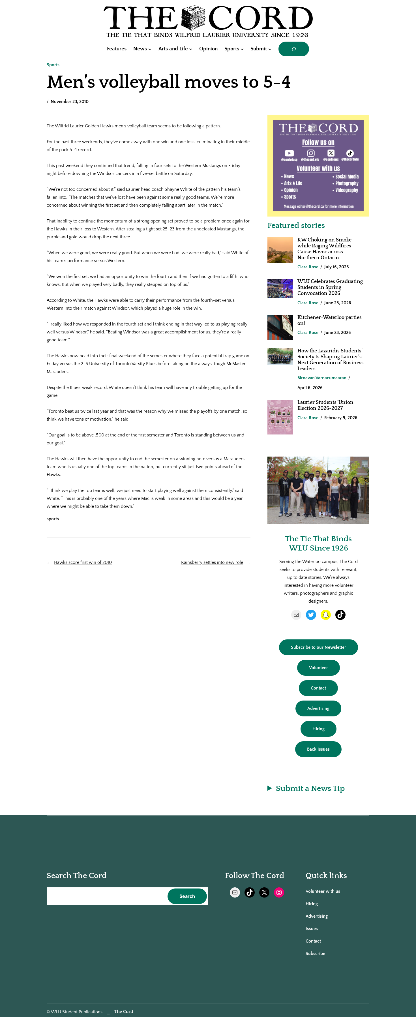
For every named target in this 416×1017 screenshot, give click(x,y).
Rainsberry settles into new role (212, 562)
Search (187, 896)
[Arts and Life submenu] (190, 49)
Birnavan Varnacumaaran (321, 377)
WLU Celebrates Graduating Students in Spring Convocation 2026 (330, 287)
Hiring (318, 728)
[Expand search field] (293, 49)
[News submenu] (150, 49)
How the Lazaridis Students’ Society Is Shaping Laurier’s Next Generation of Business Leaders (330, 360)
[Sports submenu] (242, 49)
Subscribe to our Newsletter (318, 647)
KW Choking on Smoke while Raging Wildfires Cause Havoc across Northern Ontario (324, 249)
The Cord (123, 1011)
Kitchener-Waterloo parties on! (329, 320)
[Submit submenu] (270, 49)
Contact (318, 688)
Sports (53, 64)
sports (53, 518)
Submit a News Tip (310, 788)
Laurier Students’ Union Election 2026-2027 (325, 405)
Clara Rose (307, 266)
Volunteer (318, 667)
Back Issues (318, 749)
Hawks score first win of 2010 (83, 562)
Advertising (318, 708)
